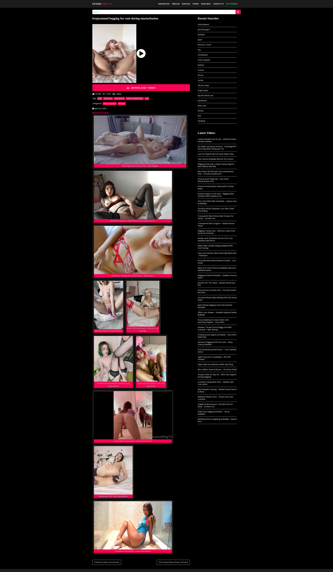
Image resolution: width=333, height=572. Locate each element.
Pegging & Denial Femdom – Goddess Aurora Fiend (217, 276)
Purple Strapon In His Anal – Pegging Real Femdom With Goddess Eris (216, 194)
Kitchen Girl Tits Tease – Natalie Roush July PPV (216, 284)
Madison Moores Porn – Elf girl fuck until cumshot (215, 398)
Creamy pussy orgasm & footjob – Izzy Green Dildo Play (217, 335)
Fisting (196, 4)
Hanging (201, 121)
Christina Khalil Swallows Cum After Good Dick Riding (216, 209)
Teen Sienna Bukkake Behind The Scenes (215, 159)
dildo (100, 98)
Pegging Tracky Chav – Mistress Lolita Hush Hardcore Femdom (216, 232)
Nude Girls (206, 4)
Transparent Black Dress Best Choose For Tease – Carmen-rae (215, 217)
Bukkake (186, 4)
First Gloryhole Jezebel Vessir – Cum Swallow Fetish (217, 350)
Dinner (201, 75)
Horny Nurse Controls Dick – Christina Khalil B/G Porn (217, 291)
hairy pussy (108, 98)
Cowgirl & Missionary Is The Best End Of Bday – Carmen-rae (215, 405)
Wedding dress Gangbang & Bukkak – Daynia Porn (217, 420)
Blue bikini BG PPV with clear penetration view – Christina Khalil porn (215, 172)
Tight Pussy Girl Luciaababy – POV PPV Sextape (214, 358)
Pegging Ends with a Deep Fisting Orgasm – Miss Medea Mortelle (216, 165)
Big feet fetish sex (205, 95)
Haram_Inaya (203, 85)
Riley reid (202, 105)
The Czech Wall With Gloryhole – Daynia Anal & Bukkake (217, 202)
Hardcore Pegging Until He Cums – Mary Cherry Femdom (215, 343)
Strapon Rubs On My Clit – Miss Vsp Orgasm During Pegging (217, 375)
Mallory (201, 65)
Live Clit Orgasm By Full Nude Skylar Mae (215, 154)
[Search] (238, 12)
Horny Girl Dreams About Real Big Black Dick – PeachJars (217, 254)
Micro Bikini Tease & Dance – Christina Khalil (217, 369)
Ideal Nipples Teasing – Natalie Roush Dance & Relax (217, 390)
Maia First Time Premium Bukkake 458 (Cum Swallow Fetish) (217, 269)
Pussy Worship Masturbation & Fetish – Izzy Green (217, 261)
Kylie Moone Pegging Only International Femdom (215, 306)
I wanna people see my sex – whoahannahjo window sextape (217, 140)
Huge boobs (203, 90)
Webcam (175, 4)
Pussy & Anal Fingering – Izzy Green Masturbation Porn (213, 180)
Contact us (218, 4)
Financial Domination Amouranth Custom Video (216, 187)
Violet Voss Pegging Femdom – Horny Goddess (214, 412)
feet (199, 116)
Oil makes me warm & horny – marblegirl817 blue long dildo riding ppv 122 (217, 147)
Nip (199, 50)
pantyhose (202, 100)
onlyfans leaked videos (135, 98)
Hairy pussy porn (110, 103)
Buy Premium (231, 4)
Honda (200, 110)
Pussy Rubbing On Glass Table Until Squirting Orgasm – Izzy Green (213, 321)
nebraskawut (203, 24)
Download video (143, 87)
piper (200, 39)
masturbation (119, 98)
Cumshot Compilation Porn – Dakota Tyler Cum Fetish (216, 383)
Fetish (102, 4)
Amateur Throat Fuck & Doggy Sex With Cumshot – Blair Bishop (215, 328)
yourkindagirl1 (204, 29)
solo (146, 98)
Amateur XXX (163, 4)
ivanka (200, 80)
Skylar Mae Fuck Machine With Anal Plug (215, 364)
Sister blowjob (204, 60)
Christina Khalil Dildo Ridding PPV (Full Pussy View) (217, 298)
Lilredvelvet (203, 55)
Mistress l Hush (204, 44)
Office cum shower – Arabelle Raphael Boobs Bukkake (217, 313)
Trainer (201, 70)
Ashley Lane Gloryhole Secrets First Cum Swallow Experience (215, 239)
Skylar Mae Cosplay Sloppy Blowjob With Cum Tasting (215, 246)
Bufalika (201, 34)
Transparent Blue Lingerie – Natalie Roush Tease (216, 224)
